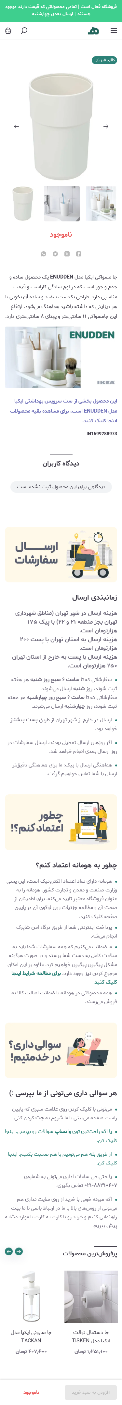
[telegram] (55, 254)
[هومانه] (93, 30)
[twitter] (67, 254)
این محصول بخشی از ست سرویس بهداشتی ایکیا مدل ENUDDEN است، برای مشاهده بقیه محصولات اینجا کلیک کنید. (63, 411)
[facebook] (78, 254)
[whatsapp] (43, 254)
